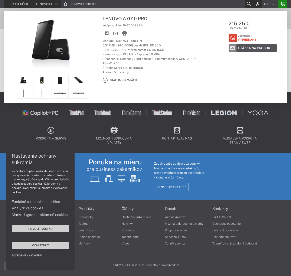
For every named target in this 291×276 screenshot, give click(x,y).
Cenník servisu (175, 243)
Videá (126, 243)
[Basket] (282, 4)
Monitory (84, 243)
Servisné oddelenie (225, 230)
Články (128, 209)
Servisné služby (175, 237)
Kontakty (220, 209)
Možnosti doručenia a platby (184, 223)
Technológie (130, 237)
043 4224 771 (221, 217)
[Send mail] (115, 33)
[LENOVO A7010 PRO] (51, 43)
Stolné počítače (89, 237)
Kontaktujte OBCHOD (171, 186)
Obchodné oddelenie (226, 223)
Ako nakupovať (175, 217)
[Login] (257, 4)
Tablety (83, 223)
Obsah (170, 209)
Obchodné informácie (136, 217)
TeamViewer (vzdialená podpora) (234, 243)
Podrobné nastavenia (27, 255)
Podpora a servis (176, 230)
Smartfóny (85, 230)
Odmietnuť (40, 245)
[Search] (249, 4)
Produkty (86, 209)
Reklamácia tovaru (225, 237)
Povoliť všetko (40, 228)
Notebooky (85, 217)
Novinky (127, 223)
